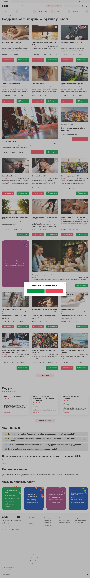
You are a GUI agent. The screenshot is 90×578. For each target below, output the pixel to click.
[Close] (64, 283)
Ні (54, 291)
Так (36, 291)
